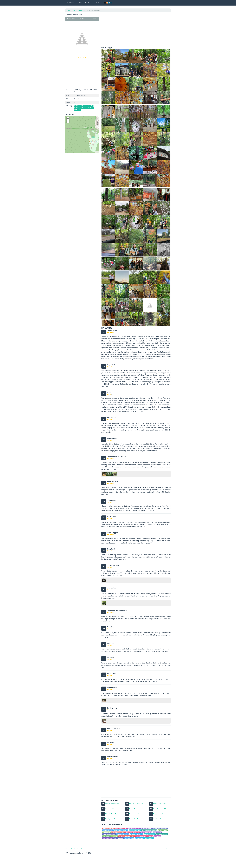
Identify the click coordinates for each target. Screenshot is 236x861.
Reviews (93, 19)
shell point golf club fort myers (160, 828)
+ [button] (68, 118)
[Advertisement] (82, 73)
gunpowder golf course (162, 834)
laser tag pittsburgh (107, 838)
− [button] (68, 121)
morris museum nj (149, 838)
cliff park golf (157, 836)
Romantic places (96, 3)
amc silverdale (106, 832)
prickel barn (114, 836)
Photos (82, 19)
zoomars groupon (162, 830)
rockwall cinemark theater (117, 832)
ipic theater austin (129, 838)
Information (71, 19)
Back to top (165, 849)
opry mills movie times (146, 832)
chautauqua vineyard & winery (149, 830)
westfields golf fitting (146, 828)
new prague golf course (133, 828)
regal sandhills (106, 836)
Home (68, 10)
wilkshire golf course (149, 834)
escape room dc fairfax (134, 830)
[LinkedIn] (109, 3)
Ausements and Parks (73, 3)
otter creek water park (120, 828)
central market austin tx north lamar (144, 836)
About (87, 3)
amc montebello (157, 832)
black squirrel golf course (136, 834)
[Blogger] (107, 3)
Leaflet (96, 152)
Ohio (74, 10)
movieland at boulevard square (126, 836)
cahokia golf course (107, 830)
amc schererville (139, 838)
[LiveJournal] (111, 3)
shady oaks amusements (123, 834)
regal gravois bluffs (118, 838)
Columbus (81, 10)
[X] (105, 3)
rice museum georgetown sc (121, 830)
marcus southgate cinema (109, 834)
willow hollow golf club (108, 828)
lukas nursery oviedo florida (132, 832)
